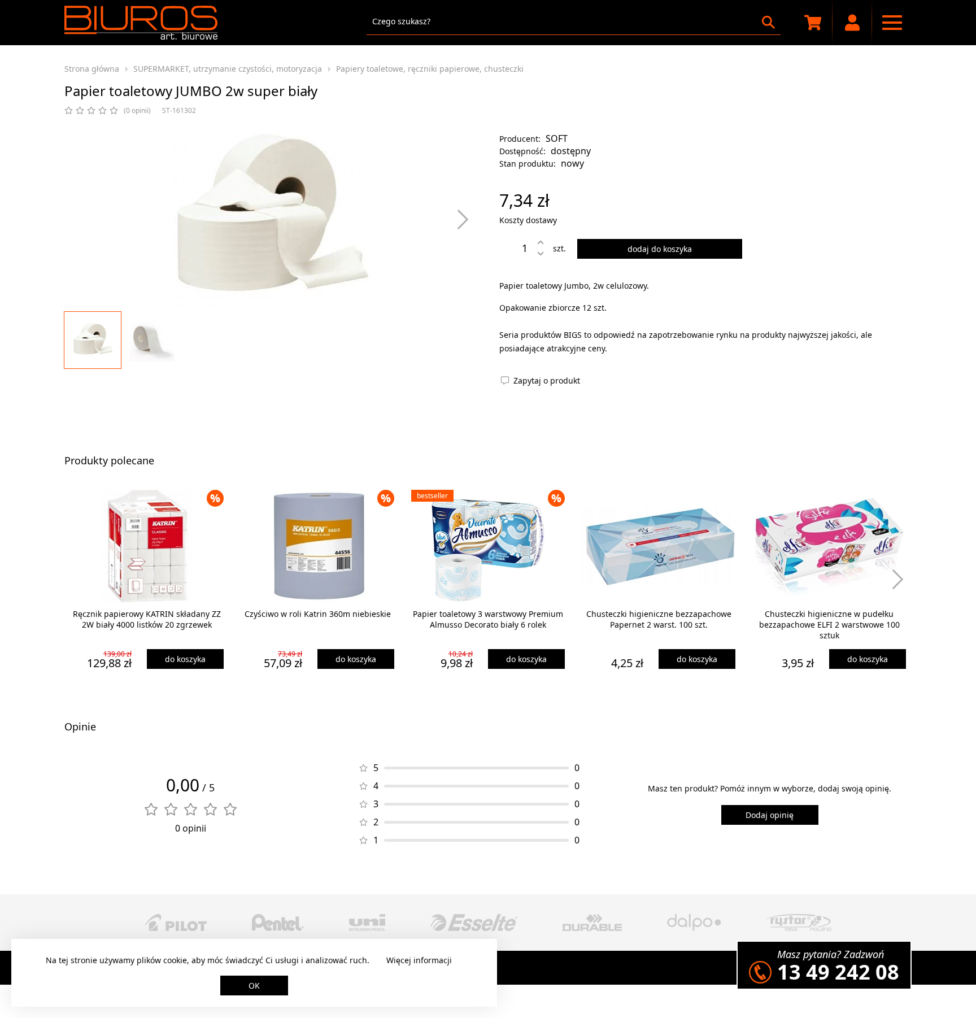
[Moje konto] (852, 22)
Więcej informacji (419, 960)
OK (254, 985)
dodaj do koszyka (660, 248)
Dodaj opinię (770, 815)
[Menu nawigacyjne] (892, 22)
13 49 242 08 (838, 972)
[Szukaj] (768, 22)
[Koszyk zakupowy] (813, 22)
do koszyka (185, 659)
